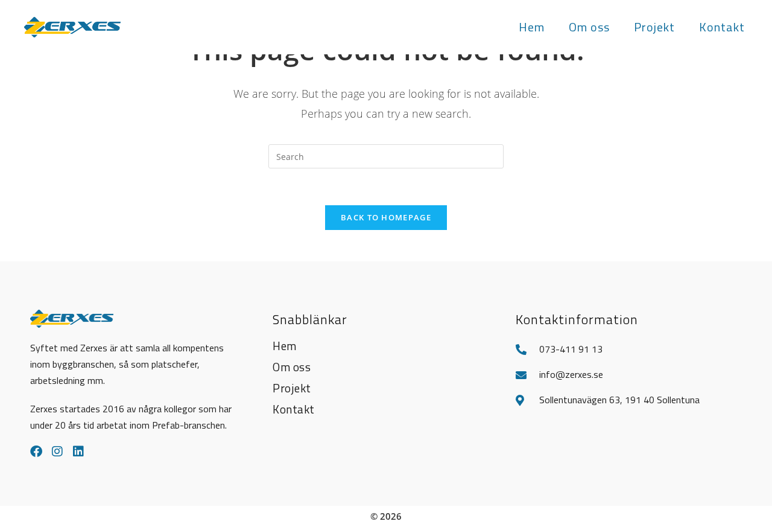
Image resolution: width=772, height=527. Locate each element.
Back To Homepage (386, 217)
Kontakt (294, 409)
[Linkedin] (78, 452)
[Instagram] (57, 452)
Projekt (292, 387)
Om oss (292, 366)
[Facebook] (36, 452)
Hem (285, 345)
